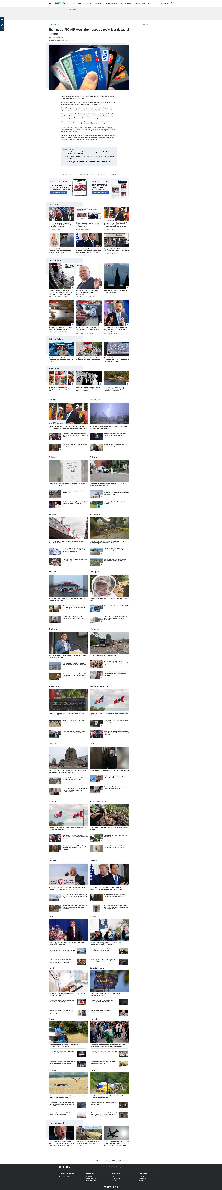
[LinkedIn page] (70, 1167)
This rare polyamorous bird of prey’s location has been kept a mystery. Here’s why (67, 1096)
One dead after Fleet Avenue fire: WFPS (116, 605)
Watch (89, 3)
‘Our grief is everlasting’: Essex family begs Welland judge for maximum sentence (74, 847)
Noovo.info (142, 1176)
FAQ (113, 1160)
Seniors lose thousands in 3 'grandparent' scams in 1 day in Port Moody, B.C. (88, 162)
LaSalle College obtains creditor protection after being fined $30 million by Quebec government (75, 550)
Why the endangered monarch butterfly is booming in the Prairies (88, 359)
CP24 (113, 1176)
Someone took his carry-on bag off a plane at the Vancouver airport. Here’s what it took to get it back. (116, 1143)
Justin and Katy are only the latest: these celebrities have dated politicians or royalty (88, 389)
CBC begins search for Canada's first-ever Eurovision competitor (106, 994)
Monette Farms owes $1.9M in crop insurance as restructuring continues (74, 663)
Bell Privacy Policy (91, 1176)
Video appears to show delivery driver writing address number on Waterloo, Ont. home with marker (60, 292)
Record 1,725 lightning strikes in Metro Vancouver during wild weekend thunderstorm (109, 427)
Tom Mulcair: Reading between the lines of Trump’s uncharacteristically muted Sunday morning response (61, 1143)
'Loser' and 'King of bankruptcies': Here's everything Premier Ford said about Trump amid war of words (116, 225)
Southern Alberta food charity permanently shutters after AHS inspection (67, 484)
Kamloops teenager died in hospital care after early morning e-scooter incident (115, 435)
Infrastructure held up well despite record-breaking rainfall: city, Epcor (115, 549)
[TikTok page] (63, 1167)
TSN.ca (114, 1180)
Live (149, 3)
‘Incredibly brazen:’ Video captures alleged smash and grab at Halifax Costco (67, 599)
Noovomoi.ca (142, 1178)
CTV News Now (139, 3)
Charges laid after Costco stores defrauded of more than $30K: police (116, 250)
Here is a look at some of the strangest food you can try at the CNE (60, 389)
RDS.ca (141, 1180)
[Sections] (50, 3)
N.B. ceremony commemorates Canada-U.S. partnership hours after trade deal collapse (75, 896)
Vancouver (52, 24)
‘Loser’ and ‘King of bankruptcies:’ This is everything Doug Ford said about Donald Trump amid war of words (68, 427)
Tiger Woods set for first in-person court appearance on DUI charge (64, 1045)
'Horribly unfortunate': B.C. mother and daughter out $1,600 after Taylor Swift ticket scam (89, 153)
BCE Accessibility (64, 1176)
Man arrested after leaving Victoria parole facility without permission (115, 846)
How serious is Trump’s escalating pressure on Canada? (115, 291)
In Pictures (97, 3)
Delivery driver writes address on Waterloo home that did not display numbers (115, 673)
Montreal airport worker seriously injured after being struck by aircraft (67, 542)
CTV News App (99, 1160)
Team (125, 1160)
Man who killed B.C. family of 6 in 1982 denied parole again (115, 445)
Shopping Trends (125, 3)
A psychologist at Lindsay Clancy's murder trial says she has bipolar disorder (114, 896)
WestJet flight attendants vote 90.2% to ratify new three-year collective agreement (108, 943)
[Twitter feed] (60, 1167)
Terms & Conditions (91, 1178)
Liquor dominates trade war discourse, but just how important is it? (66, 714)
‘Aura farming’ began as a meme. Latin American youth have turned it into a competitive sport (108, 1045)
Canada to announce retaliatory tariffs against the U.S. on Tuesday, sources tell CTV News (61, 225)
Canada (81, 3)
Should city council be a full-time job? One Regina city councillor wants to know (74, 675)
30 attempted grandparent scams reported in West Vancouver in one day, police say (91, 157)
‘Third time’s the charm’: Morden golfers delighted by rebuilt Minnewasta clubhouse (116, 618)
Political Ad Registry (91, 1180)
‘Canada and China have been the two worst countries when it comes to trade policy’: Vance (116, 329)
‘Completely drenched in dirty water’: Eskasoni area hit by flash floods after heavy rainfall (74, 607)
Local (74, 3)
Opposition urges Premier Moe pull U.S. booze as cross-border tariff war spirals (68, 656)
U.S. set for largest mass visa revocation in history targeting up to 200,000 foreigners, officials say (88, 250)
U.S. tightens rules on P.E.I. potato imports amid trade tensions (60, 328)
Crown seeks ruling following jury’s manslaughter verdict (109, 770)
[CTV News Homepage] (61, 3)
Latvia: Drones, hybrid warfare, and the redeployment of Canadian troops (88, 1143)
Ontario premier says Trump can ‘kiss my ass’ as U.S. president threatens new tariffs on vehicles (116, 492)
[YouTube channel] (67, 1167)
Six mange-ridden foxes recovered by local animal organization (115, 787)
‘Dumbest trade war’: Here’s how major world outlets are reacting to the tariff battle (88, 225)
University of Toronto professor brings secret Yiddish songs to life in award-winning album (116, 359)
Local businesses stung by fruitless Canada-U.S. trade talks (108, 599)
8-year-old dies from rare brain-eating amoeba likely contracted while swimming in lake (60, 250)
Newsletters (119, 1160)
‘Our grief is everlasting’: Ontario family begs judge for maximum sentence (75, 445)
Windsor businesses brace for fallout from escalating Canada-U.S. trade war (67, 828)
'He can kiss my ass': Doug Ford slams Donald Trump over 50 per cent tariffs (87, 292)
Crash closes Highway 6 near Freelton (103, 656)
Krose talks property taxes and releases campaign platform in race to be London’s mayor (75, 790)
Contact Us (108, 1160)
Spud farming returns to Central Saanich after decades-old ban (109, 828)
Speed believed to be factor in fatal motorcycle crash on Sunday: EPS (115, 559)
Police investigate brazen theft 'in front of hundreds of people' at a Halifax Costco (87, 329)
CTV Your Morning (110, 3)
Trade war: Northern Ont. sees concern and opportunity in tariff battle (109, 714)
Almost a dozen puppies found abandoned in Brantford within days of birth (116, 663)
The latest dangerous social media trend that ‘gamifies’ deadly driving (107, 1096)
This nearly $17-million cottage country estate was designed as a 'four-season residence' (115, 389)
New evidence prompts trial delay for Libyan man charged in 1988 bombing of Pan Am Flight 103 (116, 907)
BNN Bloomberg (116, 1178)
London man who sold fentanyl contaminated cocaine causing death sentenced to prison (67, 771)
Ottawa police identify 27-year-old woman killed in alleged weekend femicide (107, 484)
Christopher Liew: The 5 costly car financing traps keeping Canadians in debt (61, 359)
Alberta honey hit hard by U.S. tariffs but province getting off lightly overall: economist (107, 542)
